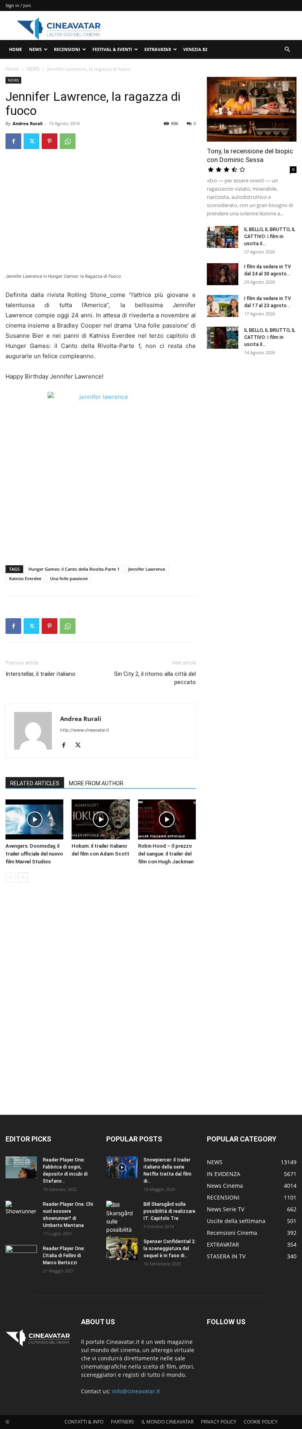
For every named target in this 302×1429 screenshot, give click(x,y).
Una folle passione (69, 578)
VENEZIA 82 (195, 49)
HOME (15, 49)
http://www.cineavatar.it (84, 730)
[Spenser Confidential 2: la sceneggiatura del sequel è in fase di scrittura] (122, 1249)
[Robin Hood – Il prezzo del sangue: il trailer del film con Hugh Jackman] (167, 819)
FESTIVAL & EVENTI (112, 49)
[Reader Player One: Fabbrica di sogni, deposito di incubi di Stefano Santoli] (21, 1167)
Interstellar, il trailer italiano (41, 673)
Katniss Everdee (25, 578)
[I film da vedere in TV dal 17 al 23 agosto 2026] (222, 306)
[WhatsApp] (68, 141)
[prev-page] (10, 877)
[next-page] (23, 877)
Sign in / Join (18, 5)
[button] (287, 49)
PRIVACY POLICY (218, 1421)
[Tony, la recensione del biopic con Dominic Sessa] (251, 109)
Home (12, 69)
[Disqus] (101, 999)
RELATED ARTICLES (34, 783)
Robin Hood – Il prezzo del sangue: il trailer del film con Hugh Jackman (165, 854)
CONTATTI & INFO (83, 1421)
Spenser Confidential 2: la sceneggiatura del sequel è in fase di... (170, 1248)
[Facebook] (13, 141)
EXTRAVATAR (157, 49)
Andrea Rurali (27, 123)
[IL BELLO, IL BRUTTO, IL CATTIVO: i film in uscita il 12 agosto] (222, 338)
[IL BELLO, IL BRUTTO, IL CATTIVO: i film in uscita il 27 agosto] (222, 237)
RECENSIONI (67, 49)
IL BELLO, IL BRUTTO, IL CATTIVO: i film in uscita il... (269, 236)
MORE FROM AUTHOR (96, 783)
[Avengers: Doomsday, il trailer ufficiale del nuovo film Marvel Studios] (34, 819)
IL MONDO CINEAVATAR (167, 1421)
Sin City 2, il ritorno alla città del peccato (155, 678)
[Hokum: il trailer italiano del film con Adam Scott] (100, 819)
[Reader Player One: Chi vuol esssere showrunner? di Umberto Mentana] (21, 1212)
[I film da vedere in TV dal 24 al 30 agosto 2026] (222, 274)
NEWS (35, 49)
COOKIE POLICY (261, 1421)
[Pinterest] (49, 141)
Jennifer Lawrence (146, 569)
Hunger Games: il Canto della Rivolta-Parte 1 (74, 569)
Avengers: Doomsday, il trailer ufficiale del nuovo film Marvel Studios (34, 854)
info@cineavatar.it (136, 1391)
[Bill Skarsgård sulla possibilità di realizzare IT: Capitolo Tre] (122, 1229)
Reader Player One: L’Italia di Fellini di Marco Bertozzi (64, 1255)
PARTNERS (122, 1421)
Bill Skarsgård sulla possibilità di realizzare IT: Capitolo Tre (169, 1211)
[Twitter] (31, 141)
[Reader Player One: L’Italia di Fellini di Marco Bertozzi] (21, 1256)
